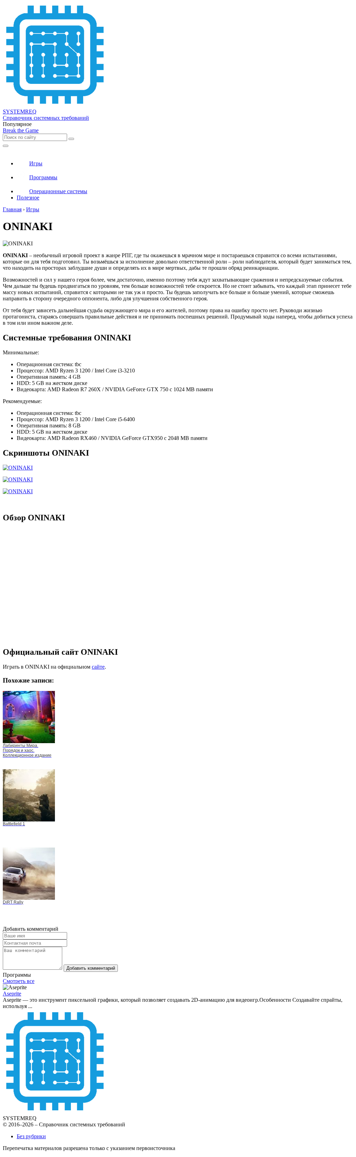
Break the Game (21, 130)
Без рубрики (31, 1136)
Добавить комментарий (90, 968)
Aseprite (12, 994)
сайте (98, 667)
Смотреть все (18, 981)
